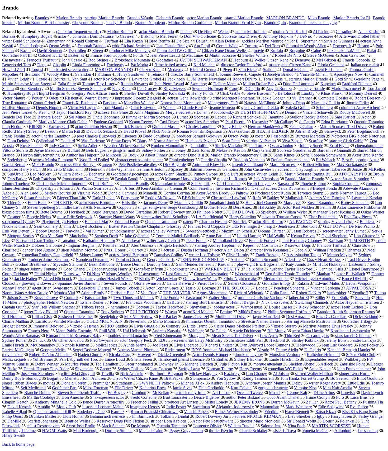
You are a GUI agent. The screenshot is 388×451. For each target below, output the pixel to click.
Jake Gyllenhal (137, 236)
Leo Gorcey (147, 88)
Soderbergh (17, 160)
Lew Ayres (269, 335)
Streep (97, 50)
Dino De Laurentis (298, 84)
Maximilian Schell (236, 231)
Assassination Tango (303, 255)
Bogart (52, 378)
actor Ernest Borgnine (97, 202)
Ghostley (174, 226)
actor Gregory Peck (136, 340)
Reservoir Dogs (298, 245)
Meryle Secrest (177, 112)
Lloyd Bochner (89, 226)
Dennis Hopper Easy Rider (46, 369)
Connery (173, 326)
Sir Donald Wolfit (301, 421)
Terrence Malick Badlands (178, 236)
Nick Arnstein (131, 373)
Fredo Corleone (143, 397)
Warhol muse (252, 307)
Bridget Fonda (325, 188)
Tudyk (133, 155)
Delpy (297, 383)
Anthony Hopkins (278, 36)
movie (259, 50)
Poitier (37, 98)
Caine (316, 50)
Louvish (348, 392)
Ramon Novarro (134, 84)
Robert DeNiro (308, 293)
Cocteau (142, 307)
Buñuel (74, 150)
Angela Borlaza (279, 88)
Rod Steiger (98, 60)
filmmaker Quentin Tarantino (210, 321)
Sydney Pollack (130, 369)
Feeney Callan (301, 126)
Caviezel (127, 36)
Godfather (164, 60)
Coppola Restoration (211, 274)
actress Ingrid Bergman (128, 255)
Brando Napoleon (150, 22)
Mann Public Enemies (74, 331)
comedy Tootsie (312, 88)
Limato (41, 321)
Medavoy (175, 69)
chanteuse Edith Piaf (246, 340)
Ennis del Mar (96, 221)
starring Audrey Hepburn (215, 245)
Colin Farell (280, 293)
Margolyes (292, 202)
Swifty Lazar (189, 369)
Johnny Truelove (16, 183)
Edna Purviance (334, 122)
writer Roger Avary (325, 383)
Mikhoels (113, 155)
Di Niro (93, 274)
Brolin (378, 174)
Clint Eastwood (144, 107)
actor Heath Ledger (347, 307)
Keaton (240, 150)
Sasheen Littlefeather (75, 316)
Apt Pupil (202, 46)
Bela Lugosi (96, 150)
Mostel (274, 392)
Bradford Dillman (357, 84)
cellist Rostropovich (43, 426)
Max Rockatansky (352, 164)
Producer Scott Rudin (273, 193)
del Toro (256, 145)
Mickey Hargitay (203, 373)
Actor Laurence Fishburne (359, 207)
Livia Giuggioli (147, 326)
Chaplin (59, 65)
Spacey (177, 169)
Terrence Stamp (310, 193)
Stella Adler (87, 145)
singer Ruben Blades (19, 383)
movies (49, 383)
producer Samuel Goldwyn (199, 136)
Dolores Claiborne (46, 245)
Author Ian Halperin (83, 155)
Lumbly (307, 93)
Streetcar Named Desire (260, 321)
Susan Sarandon (320, 202)
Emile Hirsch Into (284, 359)
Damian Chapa (128, 259)
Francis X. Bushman (79, 103)
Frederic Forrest (262, 240)
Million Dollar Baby (260, 84)
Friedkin (271, 411)
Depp (41, 65)
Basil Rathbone (102, 264)
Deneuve (302, 60)
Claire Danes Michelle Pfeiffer (239, 326)
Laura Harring (249, 236)
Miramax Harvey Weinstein (188, 179)
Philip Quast (12, 416)
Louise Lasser (280, 307)
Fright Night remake (240, 278)
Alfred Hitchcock (57, 278)
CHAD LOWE (241, 212)
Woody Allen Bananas (21, 335)
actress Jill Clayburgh (295, 169)
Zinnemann (55, 41)
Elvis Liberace (186, 345)
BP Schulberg (193, 198)
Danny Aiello (287, 350)
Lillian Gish (42, 316)
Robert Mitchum (316, 164)
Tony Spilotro (112, 312)
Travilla (107, 373)
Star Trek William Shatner (53, 307)
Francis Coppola (356, 60)
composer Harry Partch (21, 169)
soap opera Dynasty (18, 221)
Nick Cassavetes (275, 302)
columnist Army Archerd (359, 107)
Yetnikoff (360, 293)
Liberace (129, 136)
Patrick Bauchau (132, 126)
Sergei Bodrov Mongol (92, 350)
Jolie (153, 250)
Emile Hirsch (13, 345)
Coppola (124, 207)
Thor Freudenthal (323, 217)
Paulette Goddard (108, 122)
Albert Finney (156, 155)
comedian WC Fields (285, 369)
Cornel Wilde (227, 46)
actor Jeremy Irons (191, 392)
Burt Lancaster (175, 397)
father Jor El (299, 297)
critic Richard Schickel (131, 46)
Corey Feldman (15, 274)
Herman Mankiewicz (265, 126)
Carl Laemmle (228, 183)
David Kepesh (19, 407)
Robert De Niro (288, 55)
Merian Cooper (276, 278)
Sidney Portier (153, 150)
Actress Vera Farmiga (327, 198)
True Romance (14, 103)
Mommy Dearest (363, 93)
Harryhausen (341, 416)
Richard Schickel (247, 117)
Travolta (72, 231)
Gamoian (230, 169)
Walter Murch (220, 297)
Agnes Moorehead (212, 293)
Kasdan (224, 264)
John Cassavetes (257, 169)
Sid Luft (231, 174)
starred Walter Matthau (314, 373)
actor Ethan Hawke (308, 331)
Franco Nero (38, 331)
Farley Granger (371, 416)
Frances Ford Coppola (206, 226)
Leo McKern (40, 174)
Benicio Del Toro (16, 117)
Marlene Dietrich (199, 364)
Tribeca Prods (92, 307)
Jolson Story (17, 297)
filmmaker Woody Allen (306, 46)
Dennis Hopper (48, 107)
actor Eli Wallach (351, 274)
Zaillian (312, 402)
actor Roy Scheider (109, 79)
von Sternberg (32, 88)
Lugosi (37, 69)
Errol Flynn (339, 145)
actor (62, 36)
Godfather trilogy (276, 283)
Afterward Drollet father (359, 36)
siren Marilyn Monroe (79, 250)
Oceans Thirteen (272, 231)
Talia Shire (67, 84)
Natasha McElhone (260, 103)
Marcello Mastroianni (65, 169)
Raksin (303, 283)
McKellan (161, 392)
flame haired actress (170, 65)
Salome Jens (271, 426)
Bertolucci (286, 93)
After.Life (292, 259)
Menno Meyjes (339, 255)
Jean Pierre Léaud (169, 84)
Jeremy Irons (335, 340)
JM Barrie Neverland (208, 79)
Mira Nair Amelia (337, 388)
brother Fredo (215, 207)
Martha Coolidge (41, 397)
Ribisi (115, 302)
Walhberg (352, 359)
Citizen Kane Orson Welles (224, 50)
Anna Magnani (146, 112)
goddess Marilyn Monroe (262, 41)
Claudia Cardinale (17, 122)
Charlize (9, 250)
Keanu (44, 112)
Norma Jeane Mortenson (180, 103)
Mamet (70, 378)
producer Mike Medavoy (130, 50)
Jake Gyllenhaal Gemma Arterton (136, 169)
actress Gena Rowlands (186, 98)
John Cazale (72, 60)
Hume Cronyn (318, 397)
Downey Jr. (168, 364)
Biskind (147, 36)
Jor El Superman (304, 41)
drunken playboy (249, 354)
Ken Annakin (152, 188)
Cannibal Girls (331, 269)
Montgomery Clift (223, 103)
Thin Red (292, 335)
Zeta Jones (201, 150)
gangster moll (124, 150)
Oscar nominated (139, 364)
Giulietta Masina (165, 126)
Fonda (138, 55)
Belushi (202, 41)
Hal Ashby (267, 207)
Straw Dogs (121, 141)
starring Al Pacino (261, 141)
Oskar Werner (372, 212)
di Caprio (307, 122)
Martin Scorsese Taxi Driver (343, 126)
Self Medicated (33, 388)
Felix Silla (254, 269)
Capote (255, 74)
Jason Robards (304, 231)
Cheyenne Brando (87, 22)
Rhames (354, 250)
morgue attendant (267, 364)
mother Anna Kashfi (290, 31)
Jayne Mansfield (266, 316)
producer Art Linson (181, 402)
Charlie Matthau (15, 321)
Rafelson (335, 240)
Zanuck (39, 340)
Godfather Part (64, 388)
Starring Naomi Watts (117, 217)
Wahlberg (196, 331)
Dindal (183, 416)
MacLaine (194, 55)
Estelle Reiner (91, 302)
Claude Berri (192, 107)
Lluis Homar (73, 416)
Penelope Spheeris (289, 288)
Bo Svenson (340, 378)
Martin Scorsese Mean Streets (26, 84)
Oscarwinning (281, 145)
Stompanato (200, 378)
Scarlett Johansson (42, 421)
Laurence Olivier (207, 426)
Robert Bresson (367, 98)
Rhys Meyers (174, 88)
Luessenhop (368, 430)
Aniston (237, 259)
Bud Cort (309, 226)
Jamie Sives (182, 388)
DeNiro (306, 36)
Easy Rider (121, 88)
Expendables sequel (321, 359)
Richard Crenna (203, 69)
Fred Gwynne (101, 340)
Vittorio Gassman (84, 326)
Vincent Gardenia (325, 288)
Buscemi (110, 103)
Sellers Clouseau (242, 283)
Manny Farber (14, 288)
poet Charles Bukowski (96, 136)
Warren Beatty (96, 98)
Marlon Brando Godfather (190, 22)
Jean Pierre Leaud (165, 55)
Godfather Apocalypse (130, 174)
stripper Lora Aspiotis (168, 421)
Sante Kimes (284, 155)
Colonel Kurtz (50, 55)
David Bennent (49, 50)
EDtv (162, 340)
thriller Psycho (221, 430)
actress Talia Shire (113, 112)
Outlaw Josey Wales (200, 278)
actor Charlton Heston (93, 126)
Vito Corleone (93, 141)
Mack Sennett (113, 426)
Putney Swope (205, 174)
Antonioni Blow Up (208, 164)
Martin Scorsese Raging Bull (309, 174)
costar (260, 136)
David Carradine (138, 212)
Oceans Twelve (250, 392)
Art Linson (221, 392)
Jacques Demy (156, 202)
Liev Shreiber (299, 416)
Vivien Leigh (18, 79)
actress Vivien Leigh (261, 174)
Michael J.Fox (193, 383)
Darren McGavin (285, 402)
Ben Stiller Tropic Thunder (287, 274)
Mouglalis (196, 335)
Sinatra (8, 88)
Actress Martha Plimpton (138, 350)
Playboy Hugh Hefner (59, 221)
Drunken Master (42, 416)
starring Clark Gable (346, 141)
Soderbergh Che (91, 411)
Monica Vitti (64, 293)
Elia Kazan (133, 41)
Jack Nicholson (266, 179)
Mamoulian (269, 407)
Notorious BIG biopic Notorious (358, 136)
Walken (169, 107)
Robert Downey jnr (174, 212)
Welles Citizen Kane (271, 60)
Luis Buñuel (103, 183)
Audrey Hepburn (225, 383)
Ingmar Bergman (82, 245)
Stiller (320, 297)
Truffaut (111, 41)
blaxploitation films (18, 212)
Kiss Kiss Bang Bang (360, 411)
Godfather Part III (17, 55)
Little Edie (356, 383)
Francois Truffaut (331, 245)
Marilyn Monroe (16, 107)
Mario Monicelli (166, 321)
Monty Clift (66, 407)
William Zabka (70, 174)
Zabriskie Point (352, 364)
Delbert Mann (224, 84)
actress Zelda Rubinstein (286, 188)
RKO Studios (116, 326)
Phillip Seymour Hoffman (289, 312)
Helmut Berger (242, 302)
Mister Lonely (216, 402)
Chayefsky (44, 188)
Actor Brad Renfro (367, 155)
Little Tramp (197, 326)
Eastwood (194, 297)
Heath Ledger (31, 46)
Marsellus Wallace (139, 103)
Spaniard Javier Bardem (77, 283)
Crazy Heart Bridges (324, 259)
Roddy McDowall (160, 198)
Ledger (377, 364)
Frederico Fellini (144, 402)
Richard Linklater (219, 345)
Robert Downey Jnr (211, 416)
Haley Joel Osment (261, 202)
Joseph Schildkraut (247, 164)
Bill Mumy (276, 331)
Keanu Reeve (231, 74)
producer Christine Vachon (260, 297)
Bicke (12, 369)
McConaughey (42, 345)
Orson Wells (238, 136)
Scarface (316, 141)
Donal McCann (296, 69)
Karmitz (117, 411)
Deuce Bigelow (207, 397)
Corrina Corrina (176, 193)
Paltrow (242, 193)
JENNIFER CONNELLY (202, 259)
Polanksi (347, 421)
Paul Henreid (114, 245)
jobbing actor (223, 307)
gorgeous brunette (273, 388)
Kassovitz (260, 122)
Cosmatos (270, 245)
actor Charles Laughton (50, 136)
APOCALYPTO (353, 174)
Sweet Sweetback (200, 231)
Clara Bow (361, 245)
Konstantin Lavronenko (350, 331)
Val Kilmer (95, 231)
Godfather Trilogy (357, 321)
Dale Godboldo (211, 388)
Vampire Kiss (305, 388)
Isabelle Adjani (14, 411)
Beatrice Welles (77, 421)
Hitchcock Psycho (200, 141)
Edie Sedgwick (331, 407)
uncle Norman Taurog (348, 193)
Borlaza (8, 36)
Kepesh (249, 245)
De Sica (183, 41)
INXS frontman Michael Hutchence (221, 350)
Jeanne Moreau (222, 107)
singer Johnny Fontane (38, 269)
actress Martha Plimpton (53, 160)
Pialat (371, 50)
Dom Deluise (18, 141)
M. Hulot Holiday (327, 264)
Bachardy (97, 174)
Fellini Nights (45, 274)
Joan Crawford (352, 55)
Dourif (328, 421)
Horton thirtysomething (40, 155)
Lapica (220, 117)
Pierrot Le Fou (209, 283)
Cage (233, 88)
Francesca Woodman (143, 302)
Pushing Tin (373, 402)
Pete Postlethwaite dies (138, 164)
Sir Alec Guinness (339, 41)
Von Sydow (226, 378)
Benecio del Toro (16, 65)
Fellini (325, 207)
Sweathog (198, 84)
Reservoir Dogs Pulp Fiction (120, 421)
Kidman (104, 74)
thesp (267, 226)
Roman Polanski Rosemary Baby (73, 335)
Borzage (209, 288)
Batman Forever (202, 169)
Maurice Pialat (77, 364)
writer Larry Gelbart (163, 240)
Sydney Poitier (14, 340)
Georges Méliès (53, 350)
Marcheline (78, 236)
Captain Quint (14, 307)
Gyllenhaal (45, 141)
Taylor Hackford (169, 307)
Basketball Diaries (94, 288)
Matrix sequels (14, 359)
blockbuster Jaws (183, 269)
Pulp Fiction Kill (233, 364)
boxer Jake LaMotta (344, 50)
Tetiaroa (157, 74)
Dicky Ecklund (365, 316)
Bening (226, 312)
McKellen (376, 169)
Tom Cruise (273, 79)
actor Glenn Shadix (171, 174)
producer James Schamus (48, 259)
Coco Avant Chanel (283, 397)
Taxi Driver (169, 122)
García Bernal (13, 164)
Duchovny (115, 65)
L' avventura (149, 274)
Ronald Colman (85, 41)
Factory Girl (59, 126)
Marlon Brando (69, 18)
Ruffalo (276, 50)
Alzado (263, 350)
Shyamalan (84, 369)
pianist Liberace (333, 169)
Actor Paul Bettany (341, 402)
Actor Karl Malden (298, 207)
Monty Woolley (119, 274)
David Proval (135, 131)
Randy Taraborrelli (258, 378)
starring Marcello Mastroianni (311, 321)
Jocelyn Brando (119, 22)
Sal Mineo (77, 117)
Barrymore (130, 198)
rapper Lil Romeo (232, 179)
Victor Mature (13, 98)
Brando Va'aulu (140, 18)
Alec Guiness (142, 245)
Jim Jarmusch (143, 416)
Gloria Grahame (331, 65)
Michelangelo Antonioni (315, 278)
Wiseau (171, 312)
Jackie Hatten (26, 278)
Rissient (71, 98)
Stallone (269, 69)
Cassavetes (11, 60)
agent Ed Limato (329, 69)
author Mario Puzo (251, 31)
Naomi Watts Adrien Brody (25, 293)
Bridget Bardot (14, 326)
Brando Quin (275, 22)
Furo (340, 397)
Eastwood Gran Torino (35, 240)
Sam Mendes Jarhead (193, 264)
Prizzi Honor (114, 250)
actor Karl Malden (198, 312)
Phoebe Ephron (313, 183)
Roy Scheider (31, 145)
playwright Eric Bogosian (258, 264)
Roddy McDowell (354, 112)
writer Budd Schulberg (21, 41)
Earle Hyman (103, 198)
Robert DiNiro (245, 79)
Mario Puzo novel (346, 88)
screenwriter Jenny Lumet (344, 231)
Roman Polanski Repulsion (199, 131)
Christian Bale (122, 293)
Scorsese (326, 36)
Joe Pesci (160, 345)
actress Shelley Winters (160, 231)
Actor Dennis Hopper (210, 354)
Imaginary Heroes (145, 407)
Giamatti (344, 150)
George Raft (297, 392)
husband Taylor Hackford (290, 269)
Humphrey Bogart (36, 36)
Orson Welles (60, 46)
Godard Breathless (31, 264)
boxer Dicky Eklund (41, 312)
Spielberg (269, 212)
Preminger (101, 383)
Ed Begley (116, 392)
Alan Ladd (29, 193)
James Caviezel (196, 316)
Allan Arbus (124, 188)
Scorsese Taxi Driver (239, 36)
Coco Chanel (74, 269)
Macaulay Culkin (188, 202)
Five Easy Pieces (358, 217)
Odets (54, 98)
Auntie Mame (134, 345)
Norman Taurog (219, 369)
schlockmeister (122, 231)
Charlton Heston (213, 221)
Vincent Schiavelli (318, 112)
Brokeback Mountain (132, 60)
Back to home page (18, 444)
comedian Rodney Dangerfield (47, 255)
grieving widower (36, 283)
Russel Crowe (46, 297)
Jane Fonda (169, 297)
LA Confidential (209, 217)
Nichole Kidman (75, 345)
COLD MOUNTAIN (105, 321)
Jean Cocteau (161, 369)
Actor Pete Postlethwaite (212, 421)
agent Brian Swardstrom (52, 288)
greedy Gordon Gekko (260, 107)
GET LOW (332, 226)
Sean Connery (46, 226)
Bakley (273, 198)
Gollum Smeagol (264, 259)
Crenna (176, 188)
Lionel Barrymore (364, 269)
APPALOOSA (358, 288)
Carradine (344, 31)
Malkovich (294, 198)
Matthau (323, 274)
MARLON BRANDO (285, 18)
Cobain (301, 250)
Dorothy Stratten (119, 430)
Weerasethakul (247, 274)
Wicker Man (166, 278)
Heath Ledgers (259, 183)
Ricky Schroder (312, 307)
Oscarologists (317, 335)
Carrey (137, 250)
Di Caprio (312, 350)
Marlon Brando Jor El (351, 18)
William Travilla (241, 426)
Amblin (43, 407)
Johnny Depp (293, 103)
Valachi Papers (196, 411)
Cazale (41, 79)
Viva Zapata (292, 141)
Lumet (182, 117)
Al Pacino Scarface (92, 188)
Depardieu (77, 50)
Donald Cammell (122, 193)
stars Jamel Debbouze (353, 335)
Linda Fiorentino (86, 65)
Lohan (202, 112)
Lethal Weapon (358, 283)
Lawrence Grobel (146, 79)
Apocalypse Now (348, 74)
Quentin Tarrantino (161, 221)
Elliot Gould (367, 378)
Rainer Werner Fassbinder (236, 411)
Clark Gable (230, 93)
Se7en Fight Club (360, 354)
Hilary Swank (13, 435)
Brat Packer (174, 378)
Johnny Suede (311, 145)
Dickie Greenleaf (172, 354)
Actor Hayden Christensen (357, 302)
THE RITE (63, 202)
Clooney (179, 150)
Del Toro (272, 46)
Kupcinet (328, 84)
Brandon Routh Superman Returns (346, 312)
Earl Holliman (14, 316)
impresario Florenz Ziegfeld (138, 98)
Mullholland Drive (230, 316)
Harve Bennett (297, 411)
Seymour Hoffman (207, 88)
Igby (320, 416)
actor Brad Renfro (268, 221)
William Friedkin (327, 250)
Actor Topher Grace (162, 288)
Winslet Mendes (67, 321)
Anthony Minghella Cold (56, 402)
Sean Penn (231, 141)
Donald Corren (73, 383)
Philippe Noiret (209, 212)
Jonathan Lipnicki (224, 202)
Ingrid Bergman (104, 212)
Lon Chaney (256, 373)
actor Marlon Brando (204, 18)
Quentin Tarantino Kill (52, 411)
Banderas (367, 221)
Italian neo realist (365, 65)
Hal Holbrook (134, 331)
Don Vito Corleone (200, 36)
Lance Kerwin (179, 283)
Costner (13, 217)
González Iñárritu (148, 269)
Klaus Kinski (332, 93)
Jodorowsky (224, 112)
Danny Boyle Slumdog (21, 378)
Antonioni (342, 430)
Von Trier (149, 293)
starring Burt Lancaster (205, 302)
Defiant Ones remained (290, 160)
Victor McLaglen (82, 107)
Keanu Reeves (141, 122)
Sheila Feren (141, 359)
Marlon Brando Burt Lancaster (43, 22)
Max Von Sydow (138, 316)
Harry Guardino (242, 217)
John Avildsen (94, 378)
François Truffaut (41, 60)
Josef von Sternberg (37, 373)
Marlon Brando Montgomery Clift (238, 155)
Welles (223, 31)
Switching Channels (312, 302)
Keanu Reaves (303, 236)
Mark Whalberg (299, 407)
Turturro (251, 46)
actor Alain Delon (229, 250)
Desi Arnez (242, 207)
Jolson (65, 188)
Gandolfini (200, 145)
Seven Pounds (115, 283)
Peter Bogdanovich (363, 131)
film (67, 226)
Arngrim (151, 179)
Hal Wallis (276, 236)
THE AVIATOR (177, 293)
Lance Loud (115, 359)
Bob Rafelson (44, 179)
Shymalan (198, 307)
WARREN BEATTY (222, 269)
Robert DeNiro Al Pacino (50, 354)
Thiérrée (14, 202)
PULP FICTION (144, 312)
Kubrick (240, 221)
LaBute (173, 302)
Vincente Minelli (314, 74)
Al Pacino (321, 31)
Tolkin (165, 416)
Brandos (42, 18)
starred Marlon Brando (244, 18)
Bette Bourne (51, 212)
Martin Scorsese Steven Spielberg (78, 88)
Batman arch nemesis (107, 416)
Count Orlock (44, 103)
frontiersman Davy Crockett (85, 179)
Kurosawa (72, 274)
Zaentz (105, 369)
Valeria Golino (297, 107)
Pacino (186, 31)
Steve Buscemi (259, 93)
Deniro (290, 112)
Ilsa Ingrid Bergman (166, 373)
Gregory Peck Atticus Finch (95, 93)
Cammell (376, 74)
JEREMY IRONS (249, 402)
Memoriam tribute (170, 183)
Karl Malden (204, 65)
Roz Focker (368, 345)
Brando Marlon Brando (304, 179)
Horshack (77, 212)
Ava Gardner (239, 131)
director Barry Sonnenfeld (192, 74)
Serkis (377, 231)
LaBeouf (356, 264)
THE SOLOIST (235, 288)
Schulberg (324, 107)
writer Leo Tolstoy (204, 255)
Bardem (323, 150)
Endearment (175, 350)
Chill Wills (107, 331)
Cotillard (67, 141)
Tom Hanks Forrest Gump (302, 378)
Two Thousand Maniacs (133, 297)
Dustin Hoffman (194, 250)
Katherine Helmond (323, 354)
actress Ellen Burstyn (78, 164)
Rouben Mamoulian (167, 145)
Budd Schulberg (156, 136)
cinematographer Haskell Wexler (105, 278)
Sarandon (83, 74)
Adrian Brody (92, 293)
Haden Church (90, 354)
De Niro (205, 31)
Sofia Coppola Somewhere (323, 155)
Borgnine (297, 50)
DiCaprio (252, 88)
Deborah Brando (170, 18)
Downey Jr (342, 46)
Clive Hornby (237, 255)
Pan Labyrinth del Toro (78, 359)
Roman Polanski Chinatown (154, 411)
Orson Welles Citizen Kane (135, 378)
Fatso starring (96, 297)
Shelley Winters (255, 55)
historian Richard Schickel (237, 188)
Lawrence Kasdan (367, 198)
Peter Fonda (196, 240)
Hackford (277, 340)
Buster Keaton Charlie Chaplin (134, 226)
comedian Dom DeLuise (93, 36)
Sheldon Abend (301, 364)
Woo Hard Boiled (94, 160)
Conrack (71, 297)
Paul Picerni (235, 122)
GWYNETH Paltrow (156, 383)
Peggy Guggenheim (186, 430)
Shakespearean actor (107, 397)
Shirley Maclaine (229, 145)
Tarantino (275, 117)
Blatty (142, 141)
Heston (363, 46)
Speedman (201, 407)
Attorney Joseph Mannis (265, 383)
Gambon (139, 392)
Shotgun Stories (20, 236)
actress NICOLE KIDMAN (258, 416)
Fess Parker (17, 179)
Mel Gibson (326, 60)
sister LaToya (284, 430)
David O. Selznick (101, 131)
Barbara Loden (50, 117)
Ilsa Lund (32, 74)
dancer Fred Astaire (38, 250)
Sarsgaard (286, 183)
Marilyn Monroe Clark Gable (63, 122)
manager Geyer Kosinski (334, 212)
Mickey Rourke (58, 193)
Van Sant (79, 79)
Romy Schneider (355, 202)
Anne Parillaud (218, 236)
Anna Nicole (319, 369)
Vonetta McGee (315, 430)
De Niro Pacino (362, 226)
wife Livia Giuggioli (78, 373)
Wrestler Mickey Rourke (124, 145)
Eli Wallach (325, 160)
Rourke (59, 79)
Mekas (221, 150)
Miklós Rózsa (249, 312)
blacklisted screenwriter (68, 69)
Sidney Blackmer (248, 359)
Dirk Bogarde (174, 164)
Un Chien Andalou (68, 340)
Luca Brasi (359, 397)
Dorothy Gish (158, 264)
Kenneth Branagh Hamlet (348, 350)
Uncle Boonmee (106, 117)
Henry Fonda (202, 93)
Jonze (357, 169)
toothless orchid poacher (128, 335)
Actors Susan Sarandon (349, 179)
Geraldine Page (367, 79)
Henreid (95, 169)
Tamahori (69, 240)
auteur (107, 164)
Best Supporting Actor (360, 160)
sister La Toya (364, 340)
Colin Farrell (198, 188)
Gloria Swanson (147, 283)
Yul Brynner (42, 359)
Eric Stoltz (340, 297)
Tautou (380, 293)
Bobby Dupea (47, 231)
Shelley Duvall (136, 93)
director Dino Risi (189, 155)
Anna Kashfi (369, 31)
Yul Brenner (302, 98)
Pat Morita (139, 65)
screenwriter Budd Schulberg (165, 217)
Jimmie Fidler (357, 103)
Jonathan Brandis (134, 183)
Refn (257, 198)
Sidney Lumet (91, 255)
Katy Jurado (296, 264)
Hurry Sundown (130, 74)
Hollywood (305, 345)
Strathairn (124, 383)
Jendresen (286, 226)
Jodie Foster (176, 407)
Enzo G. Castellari (331, 316)
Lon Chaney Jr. (367, 236)
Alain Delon (225, 41)
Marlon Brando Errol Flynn (238, 22)
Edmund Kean (127, 221)
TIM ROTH (359, 240)
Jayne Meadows (47, 150)
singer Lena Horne (354, 373)
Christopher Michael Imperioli (61, 183)
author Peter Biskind (243, 397)
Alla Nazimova (98, 207)
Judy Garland (60, 145)
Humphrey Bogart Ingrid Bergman (36, 93)
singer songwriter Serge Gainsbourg (168, 207)
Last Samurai (177, 274)
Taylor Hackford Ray (74, 112)
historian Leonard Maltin (103, 407)
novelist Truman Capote (282, 217)
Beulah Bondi (126, 179)
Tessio (190, 288)
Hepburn (240, 60)
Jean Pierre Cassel (17, 112)
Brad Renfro (159, 41)
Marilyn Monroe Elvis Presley (328, 326)
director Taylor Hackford (241, 65)
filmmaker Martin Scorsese (148, 117)
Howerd (144, 354)
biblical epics (106, 345)
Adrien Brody (306, 131)
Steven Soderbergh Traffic (79, 392)
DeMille (14, 421)
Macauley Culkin (325, 103)
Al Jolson (281, 373)
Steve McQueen (320, 55)
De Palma (218, 331)
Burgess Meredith (310, 136)
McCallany (284, 122)
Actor (366, 117)
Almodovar (130, 240)
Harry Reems (250, 369)
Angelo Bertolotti (173, 245)
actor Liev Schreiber (202, 122)
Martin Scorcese (282, 164)
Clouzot (8, 283)
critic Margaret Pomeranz (234, 98)
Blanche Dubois (37, 392)
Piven (227, 69)
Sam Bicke (247, 69)
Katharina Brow (152, 388)
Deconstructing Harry (110, 269)
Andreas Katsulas (166, 331)
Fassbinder (280, 136)
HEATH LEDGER (272, 131)
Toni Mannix (113, 107)
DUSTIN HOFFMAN (259, 112)
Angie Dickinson (247, 331)
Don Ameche (72, 397)
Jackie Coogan (273, 98)
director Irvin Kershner (269, 250)
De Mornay (140, 426)
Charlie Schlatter (253, 430)
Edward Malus (327, 283)
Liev (6, 240)
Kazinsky (232, 373)
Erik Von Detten (15, 231)
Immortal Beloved (48, 326)
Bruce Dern (130, 264)
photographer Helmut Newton (49, 302)
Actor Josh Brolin (80, 426)
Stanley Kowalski (170, 93)
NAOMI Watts (54, 430)
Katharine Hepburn (99, 240)
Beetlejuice (108, 316)
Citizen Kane (150, 69)
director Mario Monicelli (260, 421)
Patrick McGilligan (18, 350)
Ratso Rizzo (325, 411)
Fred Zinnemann (168, 335)
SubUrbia (15, 174)
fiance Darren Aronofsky (103, 402)
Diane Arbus (324, 392)
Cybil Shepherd (334, 236)
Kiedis (144, 278)
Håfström (129, 202)
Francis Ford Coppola (108, 55)
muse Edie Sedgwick (74, 217)
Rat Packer (168, 316)
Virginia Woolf (89, 193)
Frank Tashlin (13, 136)
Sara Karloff (345, 117)
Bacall (25, 50)
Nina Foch (296, 426)
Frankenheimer (181, 160)
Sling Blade (232, 126)
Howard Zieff (13, 69)
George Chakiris (160, 259)
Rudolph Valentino (249, 160)
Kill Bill (35, 126)
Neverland (137, 321)
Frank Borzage (267, 255)
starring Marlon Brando (104, 18)
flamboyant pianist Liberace (181, 359)
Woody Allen (58, 74)
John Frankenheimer (354, 369)
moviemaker (12, 354)
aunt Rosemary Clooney (302, 240)
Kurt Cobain (241, 388)
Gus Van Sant (51, 236)
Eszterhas (76, 55)
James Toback (127, 288)
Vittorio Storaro (284, 326)
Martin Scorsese (222, 55)
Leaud (50, 131)
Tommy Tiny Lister (98, 84)
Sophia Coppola (346, 183)
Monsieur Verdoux (284, 354)
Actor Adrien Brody (212, 193)
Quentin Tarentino (172, 426)
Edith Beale (37, 202)
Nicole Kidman (15, 226)
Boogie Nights (39, 217)
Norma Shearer (166, 141)
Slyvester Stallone (68, 264)
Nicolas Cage (120, 354)
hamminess (120, 307)
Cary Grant (261, 150)
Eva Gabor (359, 407)
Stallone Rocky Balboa (309, 117)
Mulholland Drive (228, 240)
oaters (188, 221)
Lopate (261, 288)
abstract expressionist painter (139, 160)
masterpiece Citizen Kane (290, 65)
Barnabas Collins (168, 255)
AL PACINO (300, 221)
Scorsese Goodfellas (294, 150)
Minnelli (150, 193)
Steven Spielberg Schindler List (53, 207)
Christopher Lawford (228, 198)
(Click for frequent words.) (78, 31)
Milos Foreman (95, 388)
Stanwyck (332, 131)
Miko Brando (319, 18)
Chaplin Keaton (15, 402)
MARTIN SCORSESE (331, 426)
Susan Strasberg (37, 198)
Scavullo (362, 297)
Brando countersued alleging (313, 22)
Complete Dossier (333, 98)
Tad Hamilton (106, 364)
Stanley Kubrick (305, 340)
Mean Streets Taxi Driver (232, 335)
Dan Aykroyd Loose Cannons (265, 345)
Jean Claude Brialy (172, 46)
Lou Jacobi (376, 88)
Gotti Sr (341, 79)
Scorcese (201, 117)
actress (168, 250)
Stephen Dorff (106, 236)
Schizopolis (200, 183)
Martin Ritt (71, 131)
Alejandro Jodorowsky (235, 407)
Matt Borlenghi (85, 430)
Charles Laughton (201, 126)
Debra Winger (47, 364)
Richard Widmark (248, 293)
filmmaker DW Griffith (176, 50)
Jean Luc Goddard (337, 345)
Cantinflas (219, 359)
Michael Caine (151, 430)
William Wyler (295, 212)
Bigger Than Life (71, 198)
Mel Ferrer (169, 36)
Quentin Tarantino (79, 312)
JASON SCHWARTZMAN (203, 60)
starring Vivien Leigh (335, 221)
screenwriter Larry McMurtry (198, 340)
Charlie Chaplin (214, 160)
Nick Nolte (161, 131)
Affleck (326, 364)
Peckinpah (176, 79)
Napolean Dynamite (92, 259)
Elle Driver (124, 388)
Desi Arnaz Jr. (298, 316)
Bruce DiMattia (355, 278)
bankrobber (336, 293)
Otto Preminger (244, 226)
